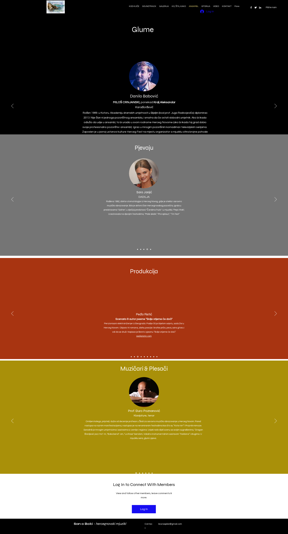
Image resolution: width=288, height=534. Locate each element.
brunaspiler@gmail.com (170, 524)
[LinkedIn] (260, 7)
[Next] (275, 106)
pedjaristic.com (144, 336)
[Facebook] (251, 7)
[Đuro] (136, 473)
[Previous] (12, 106)
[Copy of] (147, 356)
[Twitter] (255, 7)
